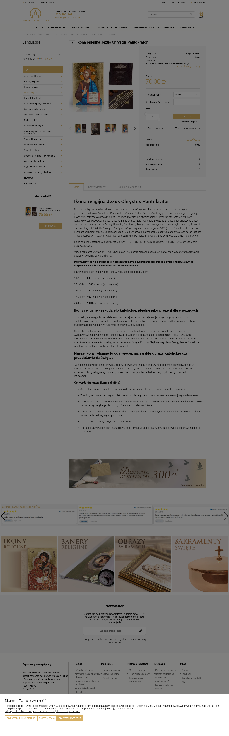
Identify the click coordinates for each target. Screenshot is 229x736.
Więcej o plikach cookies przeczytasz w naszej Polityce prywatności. (42, 711)
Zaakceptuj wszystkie (70, 718)
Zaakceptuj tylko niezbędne (21, 718)
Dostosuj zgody (47, 718)
